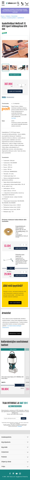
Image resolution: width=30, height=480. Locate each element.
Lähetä (23, 418)
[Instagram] (20, 473)
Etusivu (2, 16)
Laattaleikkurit (20, 17)
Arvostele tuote (15, 333)
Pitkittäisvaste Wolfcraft (20, 255)
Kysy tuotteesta (15, 302)
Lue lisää (13, 118)
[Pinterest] (13, 473)
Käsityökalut (14, 16)
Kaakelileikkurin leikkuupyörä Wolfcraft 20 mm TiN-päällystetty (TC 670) (22, 229)
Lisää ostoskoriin (20, 248)
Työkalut (8, 16)
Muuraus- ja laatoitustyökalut (9, 17)
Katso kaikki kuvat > (15, 74)
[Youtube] (16, 473)
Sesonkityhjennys (7, 10)
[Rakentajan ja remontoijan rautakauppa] (11, 3)
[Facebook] (10, 473)
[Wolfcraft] (4, 33)
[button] (22, 4)
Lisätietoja (20, 426)
